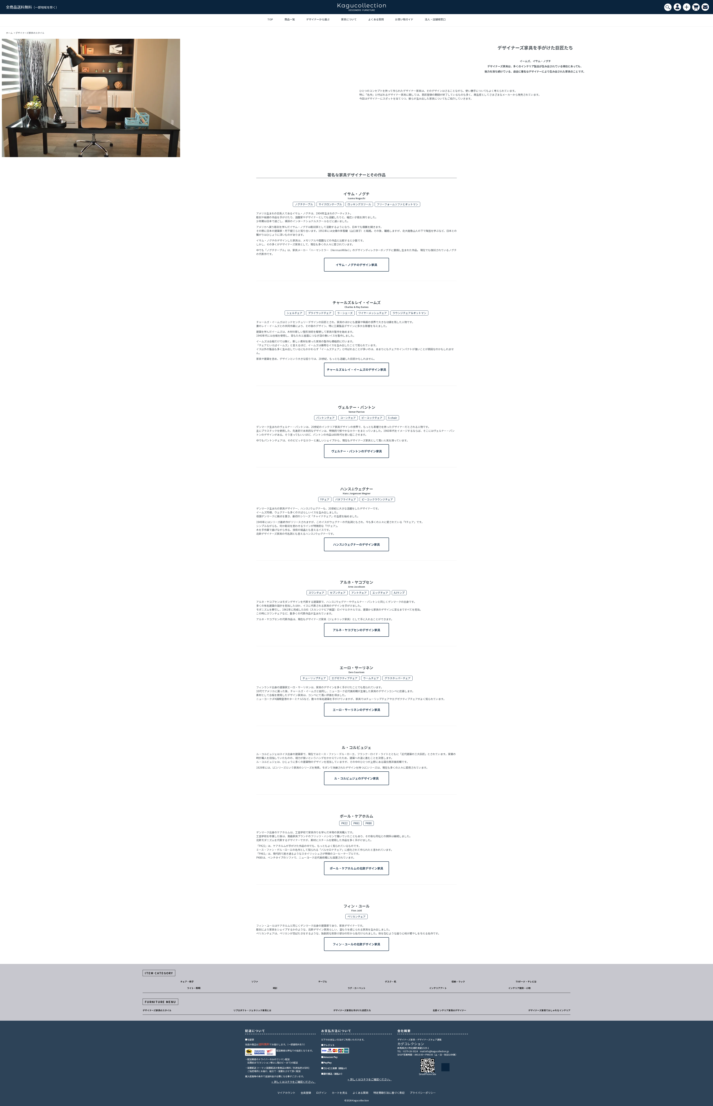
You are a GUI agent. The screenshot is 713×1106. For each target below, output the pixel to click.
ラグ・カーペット (356, 988)
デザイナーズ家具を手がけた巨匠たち (352, 1010)
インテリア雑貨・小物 (519, 988)
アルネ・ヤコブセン (356, 583)
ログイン (321, 1093)
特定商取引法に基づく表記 (389, 1093)
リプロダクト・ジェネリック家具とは (252, 1010)
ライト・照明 (193, 988)
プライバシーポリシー (423, 1093)
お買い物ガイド (404, 19)
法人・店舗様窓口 (435, 19)
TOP (270, 19)
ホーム (9, 32)
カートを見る (339, 1093)
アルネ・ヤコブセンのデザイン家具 (356, 630)
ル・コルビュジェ (356, 747)
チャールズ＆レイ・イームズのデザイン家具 (356, 369)
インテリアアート (438, 988)
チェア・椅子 (187, 981)
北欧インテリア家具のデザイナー (449, 1010)
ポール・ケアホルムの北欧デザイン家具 (356, 868)
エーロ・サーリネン (356, 669)
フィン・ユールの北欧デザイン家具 (356, 944)
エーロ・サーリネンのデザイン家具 (356, 709)
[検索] (668, 7)
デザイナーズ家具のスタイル (157, 1010)
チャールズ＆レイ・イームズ (357, 304)
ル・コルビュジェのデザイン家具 (356, 778)
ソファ (254, 981)
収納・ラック (458, 981)
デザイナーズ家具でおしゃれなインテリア (549, 1010)
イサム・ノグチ (356, 195)
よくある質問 (376, 19)
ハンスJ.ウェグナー (356, 490)
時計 (275, 988)
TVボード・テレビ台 (526, 981)
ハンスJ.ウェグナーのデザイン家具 (356, 544)
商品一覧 (289, 19)
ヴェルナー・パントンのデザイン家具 (356, 451)
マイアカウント (286, 1093)
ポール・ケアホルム (356, 816)
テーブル (322, 981)
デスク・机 (390, 981)
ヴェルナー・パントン (356, 409)
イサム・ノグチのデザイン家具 (356, 264)
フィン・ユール (356, 907)
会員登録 (306, 1093)
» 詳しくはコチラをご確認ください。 (293, 1082)
